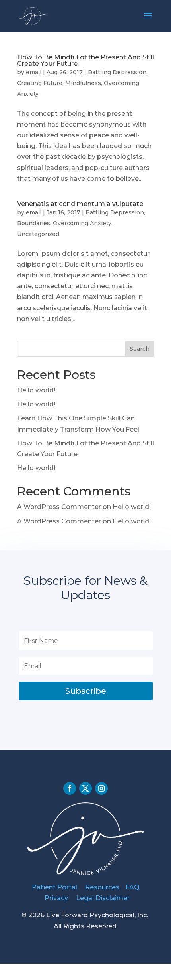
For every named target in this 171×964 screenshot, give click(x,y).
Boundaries (33, 223)
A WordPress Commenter (59, 507)
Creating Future (39, 83)
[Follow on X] (85, 788)
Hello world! (36, 390)
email (33, 72)
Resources (102, 887)
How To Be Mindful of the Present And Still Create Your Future (85, 60)
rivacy (59, 898)
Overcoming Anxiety (82, 223)
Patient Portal (54, 887)
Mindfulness (83, 83)
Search (140, 348)
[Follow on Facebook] (69, 788)
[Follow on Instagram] (101, 788)
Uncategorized (38, 234)
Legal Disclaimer (103, 898)
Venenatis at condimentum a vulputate (80, 204)
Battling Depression (117, 72)
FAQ (133, 887)
